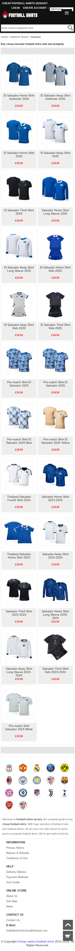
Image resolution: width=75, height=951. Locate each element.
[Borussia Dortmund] (64, 769)
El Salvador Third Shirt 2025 (19, 212)
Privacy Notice (15, 847)
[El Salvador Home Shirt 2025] (19, 131)
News (9, 906)
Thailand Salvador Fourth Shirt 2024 (19, 498)
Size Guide (13, 882)
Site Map (11, 901)
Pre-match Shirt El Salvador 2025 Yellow (55, 441)
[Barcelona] (64, 781)
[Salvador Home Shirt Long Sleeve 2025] (55, 188)
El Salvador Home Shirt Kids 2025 (55, 269)
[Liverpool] (9, 769)
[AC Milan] (9, 781)
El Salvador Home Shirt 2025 (19, 154)
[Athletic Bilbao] (50, 781)
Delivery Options (16, 871)
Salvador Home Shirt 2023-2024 (55, 498)
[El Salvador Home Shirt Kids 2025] (55, 245)
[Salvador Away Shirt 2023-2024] (55, 532)
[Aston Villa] (37, 781)
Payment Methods (17, 877)
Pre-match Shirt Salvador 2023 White (19, 727)
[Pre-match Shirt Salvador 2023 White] (19, 704)
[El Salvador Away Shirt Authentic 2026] (55, 73)
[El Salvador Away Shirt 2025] (55, 131)
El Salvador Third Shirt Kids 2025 (55, 326)
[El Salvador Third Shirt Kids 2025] (55, 303)
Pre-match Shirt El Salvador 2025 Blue (19, 441)
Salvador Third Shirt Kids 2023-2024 (55, 670)
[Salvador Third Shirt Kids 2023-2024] (55, 646)
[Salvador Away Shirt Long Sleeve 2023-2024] (19, 646)
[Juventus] (50, 794)
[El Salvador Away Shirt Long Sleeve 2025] (19, 245)
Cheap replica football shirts (36, 941)
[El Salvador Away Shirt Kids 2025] (19, 303)
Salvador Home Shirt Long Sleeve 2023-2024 (55, 615)
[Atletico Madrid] (37, 794)
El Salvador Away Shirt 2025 (55, 154)
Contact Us (13, 920)
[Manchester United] (23, 769)
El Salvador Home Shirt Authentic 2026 (19, 97)
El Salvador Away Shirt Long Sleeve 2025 (19, 269)
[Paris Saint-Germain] (50, 769)
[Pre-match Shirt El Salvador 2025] (19, 360)
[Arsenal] (9, 806)
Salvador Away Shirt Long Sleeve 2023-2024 (19, 672)
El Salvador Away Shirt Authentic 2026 (55, 97)
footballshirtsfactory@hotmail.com (27, 930)
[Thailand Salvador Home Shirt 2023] (19, 532)
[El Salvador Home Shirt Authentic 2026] (19, 73)
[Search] (70, 27)
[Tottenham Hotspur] (64, 794)
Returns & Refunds (17, 853)
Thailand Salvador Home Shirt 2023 (19, 555)
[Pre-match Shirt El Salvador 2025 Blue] (19, 417)
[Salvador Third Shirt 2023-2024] (19, 589)
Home (4, 37)
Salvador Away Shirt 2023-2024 (55, 555)
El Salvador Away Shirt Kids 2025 (19, 326)
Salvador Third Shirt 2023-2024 (19, 613)
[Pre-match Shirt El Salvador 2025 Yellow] (55, 417)
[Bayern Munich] (9, 794)
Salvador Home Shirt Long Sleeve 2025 (55, 212)
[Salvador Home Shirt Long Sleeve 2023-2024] (55, 589)
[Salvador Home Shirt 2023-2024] (55, 475)
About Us (12, 896)
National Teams (19, 37)
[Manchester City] (23, 781)
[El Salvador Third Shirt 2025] (19, 188)
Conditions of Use (17, 858)
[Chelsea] (23, 794)
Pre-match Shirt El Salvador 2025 (19, 383)
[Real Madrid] (37, 769)
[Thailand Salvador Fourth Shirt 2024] (19, 475)
